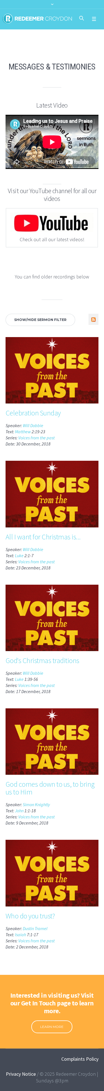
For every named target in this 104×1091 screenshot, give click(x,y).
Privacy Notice (21, 1074)
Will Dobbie (33, 425)
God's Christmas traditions (42, 660)
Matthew (23, 431)
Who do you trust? (30, 915)
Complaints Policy (79, 1059)
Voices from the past (36, 437)
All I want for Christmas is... (43, 536)
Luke (19, 555)
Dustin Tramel (35, 928)
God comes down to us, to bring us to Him (50, 787)
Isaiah (20, 934)
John (19, 810)
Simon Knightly (36, 804)
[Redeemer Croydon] (37, 19)
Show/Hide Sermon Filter (40, 320)
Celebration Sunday (33, 412)
